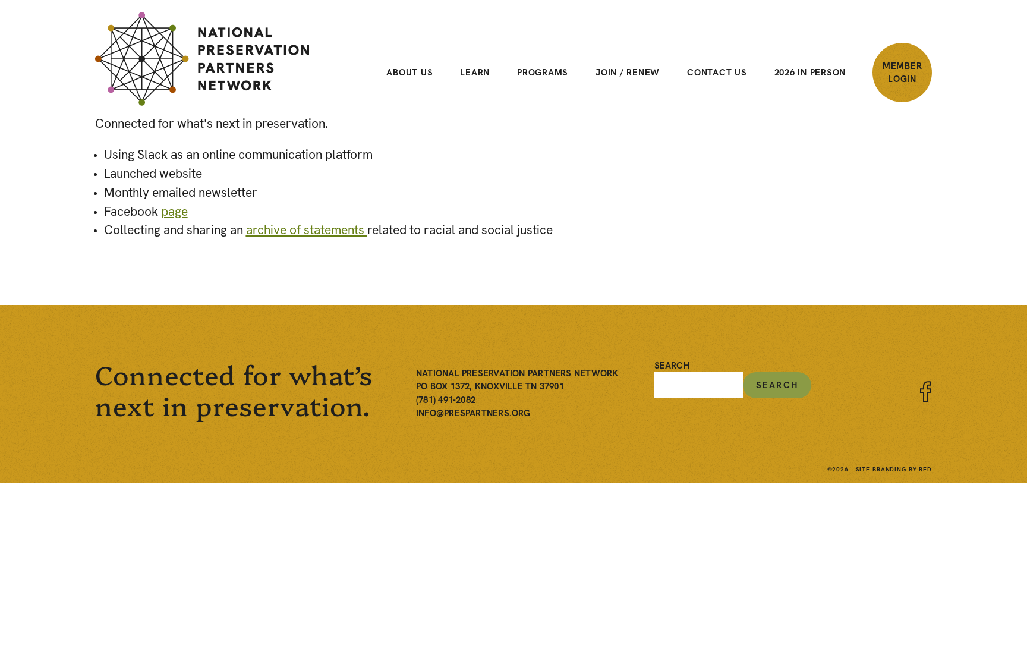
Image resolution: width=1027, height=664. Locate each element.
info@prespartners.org (473, 413)
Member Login (902, 72)
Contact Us (717, 72)
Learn (475, 72)
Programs (542, 72)
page (174, 211)
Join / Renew (628, 72)
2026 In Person (810, 72)
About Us (409, 72)
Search (671, 365)
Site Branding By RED (894, 469)
